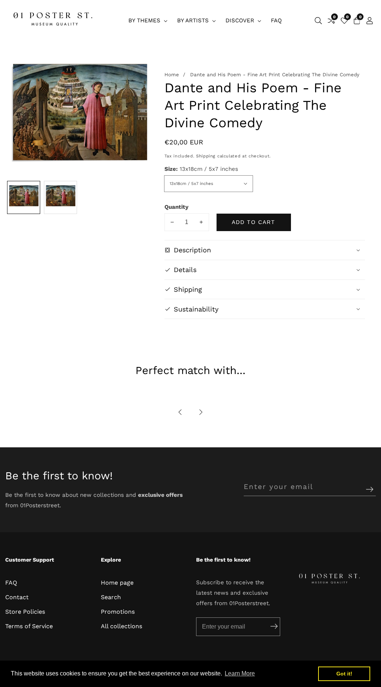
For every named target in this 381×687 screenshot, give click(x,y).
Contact (17, 597)
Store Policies (25, 611)
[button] (180, 412)
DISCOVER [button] (240, 20)
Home (171, 74)
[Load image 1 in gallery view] (23, 197)
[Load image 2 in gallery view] (60, 197)
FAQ (276, 20)
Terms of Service (29, 626)
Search (111, 597)
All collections (121, 626)
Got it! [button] (344, 674)
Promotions (118, 611)
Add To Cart (253, 222)
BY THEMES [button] (145, 20)
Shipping (205, 156)
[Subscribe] (370, 489)
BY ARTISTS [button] (194, 20)
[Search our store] (318, 20)
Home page (117, 582)
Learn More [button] (240, 673)
